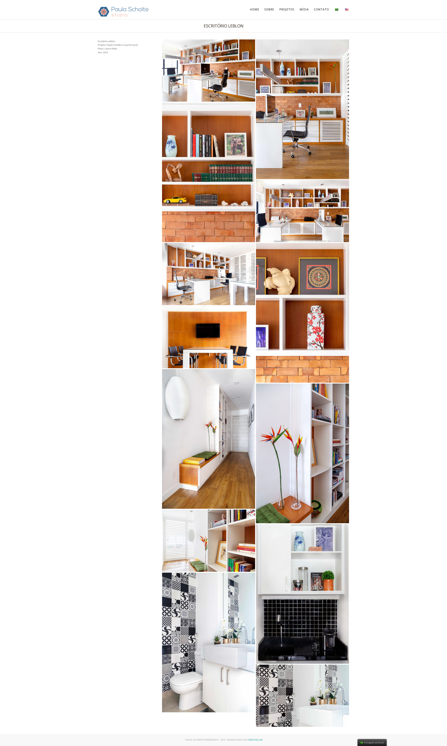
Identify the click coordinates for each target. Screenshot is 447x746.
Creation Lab (255, 739)
